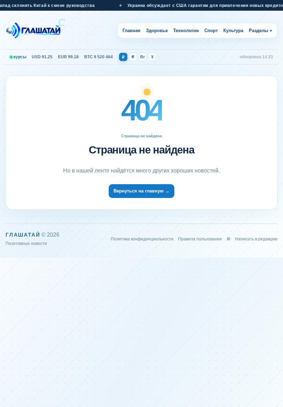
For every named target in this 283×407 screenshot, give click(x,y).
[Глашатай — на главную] (36, 30)
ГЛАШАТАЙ (23, 235)
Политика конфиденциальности (142, 239)
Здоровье (157, 30)
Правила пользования (200, 239)
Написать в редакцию (256, 239)
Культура (233, 30)
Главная (131, 30)
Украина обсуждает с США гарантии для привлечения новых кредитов (201, 5)
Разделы (260, 30)
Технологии (186, 30)
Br (142, 56)
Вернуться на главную (141, 190)
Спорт (211, 30)
